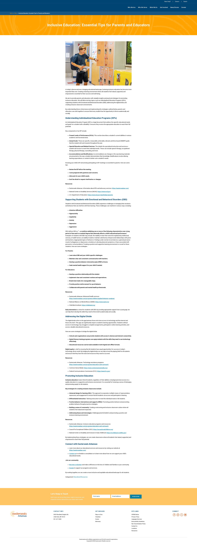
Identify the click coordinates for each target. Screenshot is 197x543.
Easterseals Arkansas (18, 7)
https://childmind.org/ (88, 305)
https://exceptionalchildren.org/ (103, 429)
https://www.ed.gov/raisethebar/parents (100, 195)
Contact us (72, 453)
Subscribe (136, 496)
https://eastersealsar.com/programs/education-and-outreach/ (89, 364)
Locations (134, 528)
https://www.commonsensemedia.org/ (96, 368)
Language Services (137, 519)
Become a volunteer (75, 464)
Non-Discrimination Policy (139, 524)
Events (97, 519)
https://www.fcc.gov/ (103, 371)
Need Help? (167, 1)
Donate (71, 468)
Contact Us (134, 526)
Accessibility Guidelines (138, 521)
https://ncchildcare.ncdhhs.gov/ (116, 433)
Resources (134, 530)
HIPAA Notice (135, 514)
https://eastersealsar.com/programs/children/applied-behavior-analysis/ (92, 298)
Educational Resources (80, 477)
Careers (177, 1)
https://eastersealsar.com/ (120, 188)
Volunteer (98, 517)
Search (185, 1)
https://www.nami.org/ (102, 302)
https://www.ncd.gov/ (104, 191)
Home (11, 13)
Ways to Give (98, 514)
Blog (16, 13)
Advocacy (98, 521)
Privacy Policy (135, 517)
